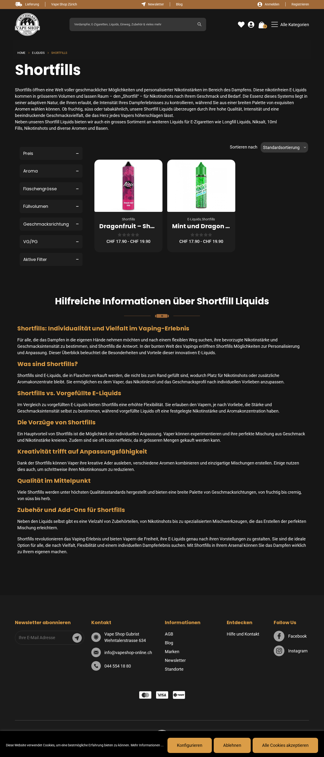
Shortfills (128, 219)
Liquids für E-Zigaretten (192, 121)
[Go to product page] (128, 186)
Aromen (79, 128)
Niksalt (258, 121)
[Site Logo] (27, 24)
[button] (290, 24)
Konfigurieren (189, 745)
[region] (162, 744)
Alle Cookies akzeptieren (285, 745)
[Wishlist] (241, 24)
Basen (102, 128)
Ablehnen (232, 745)
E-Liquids (194, 219)
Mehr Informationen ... (147, 745)
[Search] (199, 24)
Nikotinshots (36, 128)
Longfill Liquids (236, 121)
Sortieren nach (243, 146)
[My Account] (251, 24)
